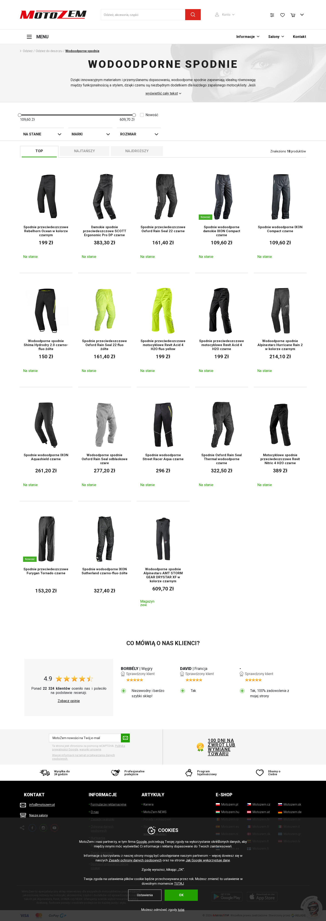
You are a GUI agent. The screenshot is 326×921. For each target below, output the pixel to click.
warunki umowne (90, 749)
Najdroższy (137, 151)
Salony (273, 37)
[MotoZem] (53, 14)
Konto (226, 14)
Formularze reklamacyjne (108, 804)
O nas (95, 812)
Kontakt (299, 37)
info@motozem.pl (42, 805)
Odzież (28, 51)
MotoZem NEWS (155, 812)
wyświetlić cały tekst (161, 93)
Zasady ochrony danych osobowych (135, 860)
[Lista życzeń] (282, 15)
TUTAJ (179, 884)
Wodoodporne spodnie (82, 51)
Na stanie (32, 134)
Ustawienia (145, 895)
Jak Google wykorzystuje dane (208, 860)
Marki (77, 134)
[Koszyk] (295, 14)
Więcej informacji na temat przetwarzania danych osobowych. (83, 757)
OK (181, 895)
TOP (39, 151)
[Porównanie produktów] (272, 15)
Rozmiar (128, 134)
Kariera (148, 804)
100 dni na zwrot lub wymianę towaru (222, 747)
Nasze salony (38, 815)
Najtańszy (84, 151)
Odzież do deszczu (49, 51)
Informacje (245, 37)
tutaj (181, 910)
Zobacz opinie (69, 701)
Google (141, 842)
